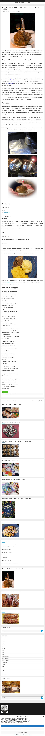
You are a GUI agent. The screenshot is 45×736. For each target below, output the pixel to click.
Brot (2, 646)
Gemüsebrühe (7, 212)
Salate (3, 666)
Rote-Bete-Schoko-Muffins (6, 552)
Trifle (14, 81)
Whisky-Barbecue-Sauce (6, 549)
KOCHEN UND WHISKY (22, 3)
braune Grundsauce (9, 282)
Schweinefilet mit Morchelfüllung (9, 400)
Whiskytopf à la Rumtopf (6, 560)
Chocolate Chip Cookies (37, 400)
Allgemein (4, 639)
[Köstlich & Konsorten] (4, 712)
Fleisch (3, 652)
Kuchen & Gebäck (5, 660)
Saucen (3, 668)
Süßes (3, 672)
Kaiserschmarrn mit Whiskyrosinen (8, 546)
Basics (3, 642)
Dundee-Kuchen (9, 83)
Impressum (29, 734)
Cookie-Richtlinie (16, 734)
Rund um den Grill (5, 664)
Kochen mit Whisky (5, 656)
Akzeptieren (22, 725)
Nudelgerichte (4, 662)
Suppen (3, 670)
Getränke (3, 654)
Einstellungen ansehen (22, 732)
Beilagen (3, 644)
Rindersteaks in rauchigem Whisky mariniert (10, 544)
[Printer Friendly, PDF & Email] (5, 391)
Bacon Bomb (4, 554)
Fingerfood (4, 648)
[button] (43, 716)
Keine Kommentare (17, 11)
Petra (4, 11)
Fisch (3, 650)
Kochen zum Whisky (5, 658)
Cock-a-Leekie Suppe (14, 79)
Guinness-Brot (4, 557)
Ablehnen (22, 729)
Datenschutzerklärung (23, 734)
